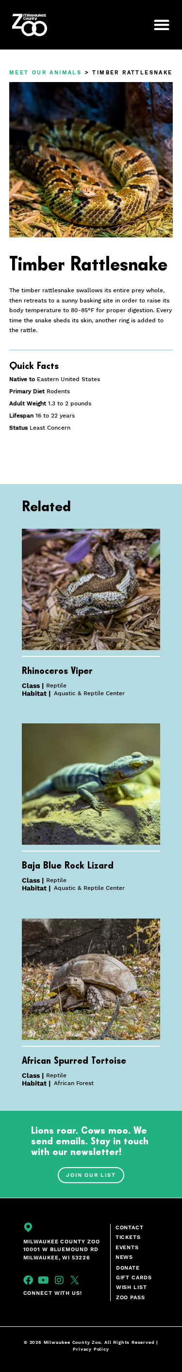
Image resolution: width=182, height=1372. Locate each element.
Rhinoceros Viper (57, 671)
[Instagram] (59, 1280)
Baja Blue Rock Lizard (68, 865)
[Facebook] (28, 1280)
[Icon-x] (75, 1280)
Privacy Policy (91, 1349)
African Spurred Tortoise (74, 1061)
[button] (156, 25)
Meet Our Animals (45, 72)
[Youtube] (43, 1280)
